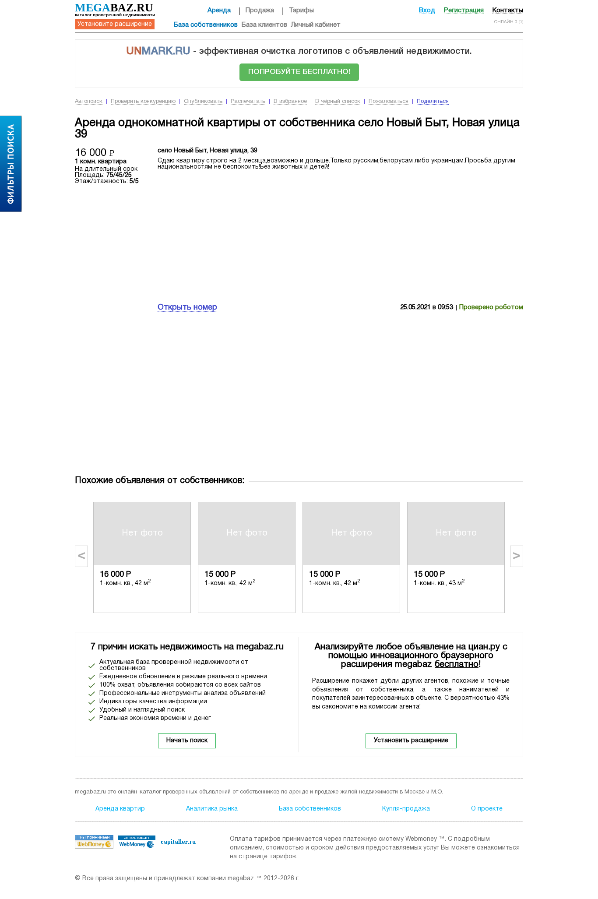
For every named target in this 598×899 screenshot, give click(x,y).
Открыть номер (187, 307)
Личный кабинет (316, 25)
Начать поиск (187, 741)
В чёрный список (337, 101)
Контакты (507, 10)
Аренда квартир (120, 809)
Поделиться (433, 101)
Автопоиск (88, 101)
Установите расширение (114, 24)
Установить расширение (411, 741)
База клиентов (264, 25)
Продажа (260, 10)
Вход (427, 10)
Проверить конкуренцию (143, 101)
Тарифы (301, 10)
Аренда (219, 10)
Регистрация (464, 10)
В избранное (290, 101)
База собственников (206, 25)
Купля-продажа (406, 809)
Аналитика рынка (212, 809)
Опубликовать (203, 101)
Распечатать (248, 101)
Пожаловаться (388, 101)
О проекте (487, 809)
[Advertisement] (340, 235)
